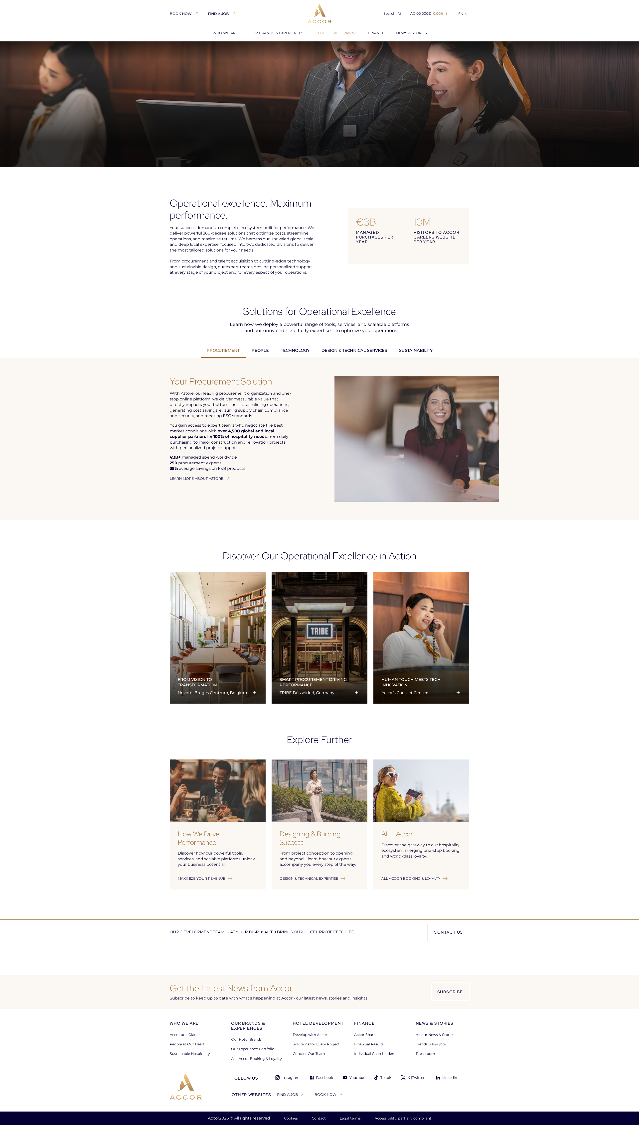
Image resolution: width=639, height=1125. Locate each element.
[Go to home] (186, 1086)
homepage (179, 50)
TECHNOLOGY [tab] (295, 350)
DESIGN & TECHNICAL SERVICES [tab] (354, 350)
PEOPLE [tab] (260, 350)
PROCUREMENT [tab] (223, 350)
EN (460, 13)
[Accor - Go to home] (319, 13)
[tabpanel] (319, 439)
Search (389, 13)
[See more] (255, 693)
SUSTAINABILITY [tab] (416, 350)
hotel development (213, 50)
